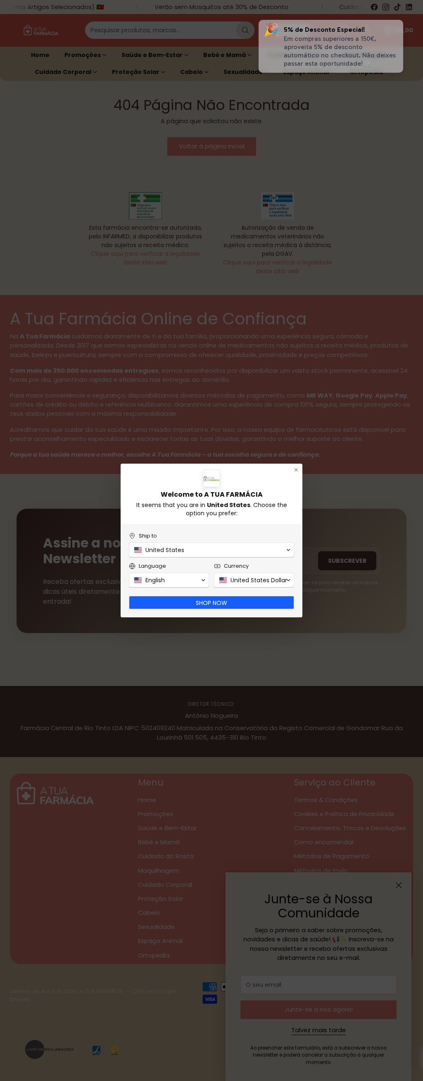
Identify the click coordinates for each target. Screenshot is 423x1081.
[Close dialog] (296, 469)
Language (152, 565)
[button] (211, 550)
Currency (236, 565)
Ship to (148, 535)
